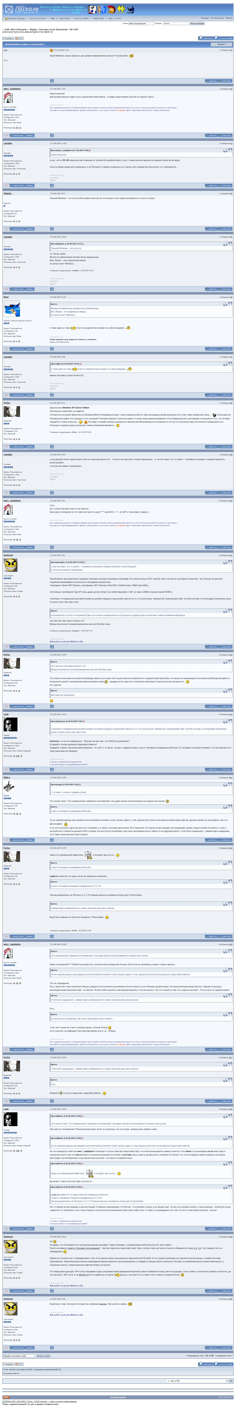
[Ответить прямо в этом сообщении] (225, 81)
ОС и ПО (210, 1356)
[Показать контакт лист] (17, 135)
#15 (230, 848)
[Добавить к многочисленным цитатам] (211, 81)
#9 (231, 455)
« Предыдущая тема (195, 1356)
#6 (231, 297)
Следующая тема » (223, 1356)
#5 (231, 237)
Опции (221, 44)
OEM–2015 (98, 19)
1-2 (195, 1248)
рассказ (103, 1304)
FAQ (53, 19)
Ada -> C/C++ (115, 19)
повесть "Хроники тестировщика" (84, 1248)
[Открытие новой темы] (223, 38)
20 (17, 814)
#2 (231, 89)
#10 (230, 501)
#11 (230, 555)
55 (17, 128)
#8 (231, 403)
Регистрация (217, 18)
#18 (230, 1109)
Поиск (229, 18)
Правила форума (16, 19)
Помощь (205, 18)
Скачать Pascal (38, 19)
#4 (231, 193)
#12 (230, 655)
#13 (230, 714)
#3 (231, 143)
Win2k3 (82, 1275)
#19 (230, 1237)
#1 (231, 50)
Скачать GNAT (81, 19)
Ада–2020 (64, 19)
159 (17, 756)
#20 (230, 1299)
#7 (231, 357)
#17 (230, 1057)
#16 (230, 944)
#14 (230, 777)
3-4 (199, 1248)
